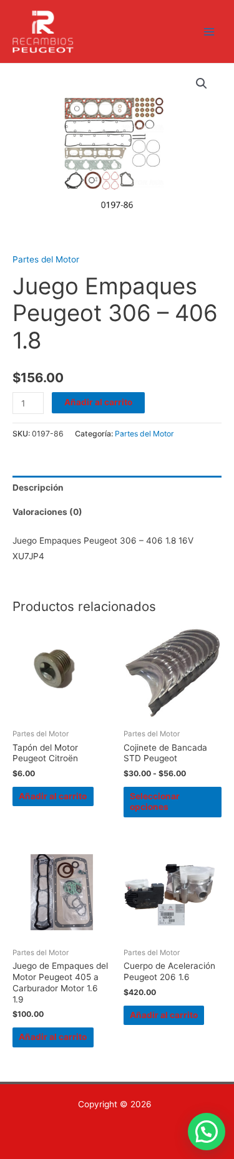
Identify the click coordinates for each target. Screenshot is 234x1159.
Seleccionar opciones (155, 801)
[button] (201, 83)
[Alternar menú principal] (209, 31)
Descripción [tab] (38, 488)
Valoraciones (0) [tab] (47, 512)
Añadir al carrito (98, 402)
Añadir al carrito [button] (53, 796)
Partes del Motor (45, 259)
